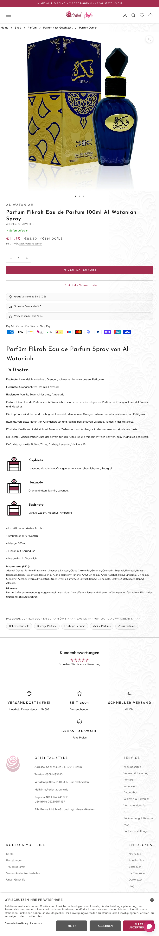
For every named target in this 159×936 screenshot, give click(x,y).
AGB (126, 812)
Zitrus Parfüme (126, 626)
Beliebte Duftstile (19, 626)
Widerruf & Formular (136, 799)
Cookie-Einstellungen (136, 831)
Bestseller (135, 867)
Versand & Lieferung (136, 773)
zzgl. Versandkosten (30, 243)
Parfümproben (137, 873)
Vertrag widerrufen (135, 805)
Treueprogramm (15, 867)
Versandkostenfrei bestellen (23, 873)
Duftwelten (136, 879)
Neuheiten (135, 854)
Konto (10, 854)
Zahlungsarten (132, 767)
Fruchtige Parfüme (74, 626)
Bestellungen (14, 860)
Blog (131, 886)
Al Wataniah (20, 205)
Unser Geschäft (15, 879)
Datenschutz (131, 792)
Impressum (130, 786)
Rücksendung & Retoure (138, 818)
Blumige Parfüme (47, 626)
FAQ (126, 825)
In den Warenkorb (79, 270)
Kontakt (128, 780)
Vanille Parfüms (102, 626)
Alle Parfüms (137, 860)
